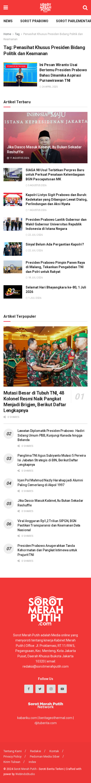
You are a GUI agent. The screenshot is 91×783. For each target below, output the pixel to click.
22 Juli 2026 (35, 235)
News (8, 21)
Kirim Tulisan (12, 762)
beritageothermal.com (55, 718)
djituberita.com (46, 723)
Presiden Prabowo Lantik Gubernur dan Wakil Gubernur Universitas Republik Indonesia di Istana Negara (56, 224)
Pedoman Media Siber (45, 756)
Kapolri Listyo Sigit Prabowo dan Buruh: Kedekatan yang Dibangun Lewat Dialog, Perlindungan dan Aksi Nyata (57, 199)
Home (7, 34)
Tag (17, 34)
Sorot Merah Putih (25, 769)
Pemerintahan (16, 66)
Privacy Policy (12, 756)
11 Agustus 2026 (19, 158)
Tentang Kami (13, 751)
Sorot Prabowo (34, 21)
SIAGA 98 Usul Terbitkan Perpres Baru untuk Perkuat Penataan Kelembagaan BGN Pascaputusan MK (55, 174)
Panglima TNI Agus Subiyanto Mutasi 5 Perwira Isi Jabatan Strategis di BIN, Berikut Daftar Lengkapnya (52, 460)
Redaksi (35, 751)
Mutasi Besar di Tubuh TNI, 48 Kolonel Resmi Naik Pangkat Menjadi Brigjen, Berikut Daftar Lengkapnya (35, 401)
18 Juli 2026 (35, 277)
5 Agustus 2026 (37, 185)
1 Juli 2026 (34, 298)
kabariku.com (27, 718)
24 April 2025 (50, 86)
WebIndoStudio (25, 774)
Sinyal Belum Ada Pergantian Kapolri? (55, 244)
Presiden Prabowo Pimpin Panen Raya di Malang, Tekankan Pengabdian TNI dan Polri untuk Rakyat (55, 267)
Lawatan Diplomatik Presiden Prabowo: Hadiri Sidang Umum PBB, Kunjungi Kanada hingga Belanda (51, 435)
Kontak (54, 751)
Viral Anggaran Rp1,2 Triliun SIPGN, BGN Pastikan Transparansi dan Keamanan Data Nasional (49, 525)
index (32, 762)
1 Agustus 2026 (37, 210)
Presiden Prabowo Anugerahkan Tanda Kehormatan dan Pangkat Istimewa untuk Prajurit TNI (47, 550)
